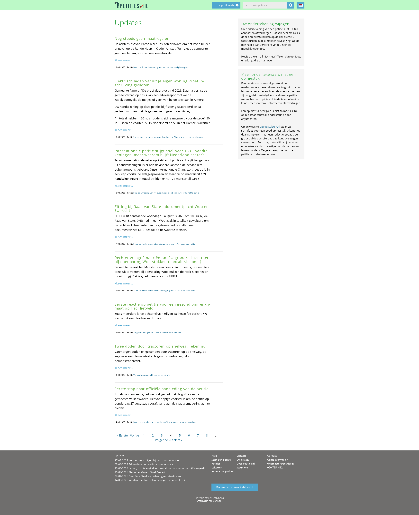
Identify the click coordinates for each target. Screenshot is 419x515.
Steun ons (242, 467)
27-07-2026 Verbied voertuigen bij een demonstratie (147, 460)
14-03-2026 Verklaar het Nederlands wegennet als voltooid (150, 480)
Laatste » (176, 440)
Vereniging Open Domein (209, 501)
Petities (215, 463)
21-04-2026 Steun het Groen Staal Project (140, 472)
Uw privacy (243, 459)
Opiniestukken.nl (269, 126)
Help (214, 455)
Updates (241, 455)
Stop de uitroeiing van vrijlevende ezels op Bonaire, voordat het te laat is (166, 192)
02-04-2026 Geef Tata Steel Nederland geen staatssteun (148, 476)
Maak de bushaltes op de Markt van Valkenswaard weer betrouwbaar (164, 422)
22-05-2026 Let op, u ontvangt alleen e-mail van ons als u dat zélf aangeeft (160, 468)
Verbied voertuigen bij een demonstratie (151, 375)
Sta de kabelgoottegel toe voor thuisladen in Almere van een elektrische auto (168, 137)
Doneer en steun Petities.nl (234, 487)
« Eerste (122, 435)
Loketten (216, 467)
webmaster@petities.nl (280, 463)
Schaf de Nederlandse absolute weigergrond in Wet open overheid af (164, 244)
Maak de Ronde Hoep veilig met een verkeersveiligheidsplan (160, 67)
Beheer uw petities (222, 471)
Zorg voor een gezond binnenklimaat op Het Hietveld (157, 332)
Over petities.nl (246, 463)
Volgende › (162, 440)
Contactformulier (277, 459)
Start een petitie (221, 459)
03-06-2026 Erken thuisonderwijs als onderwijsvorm (146, 464)
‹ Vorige (133, 435)
